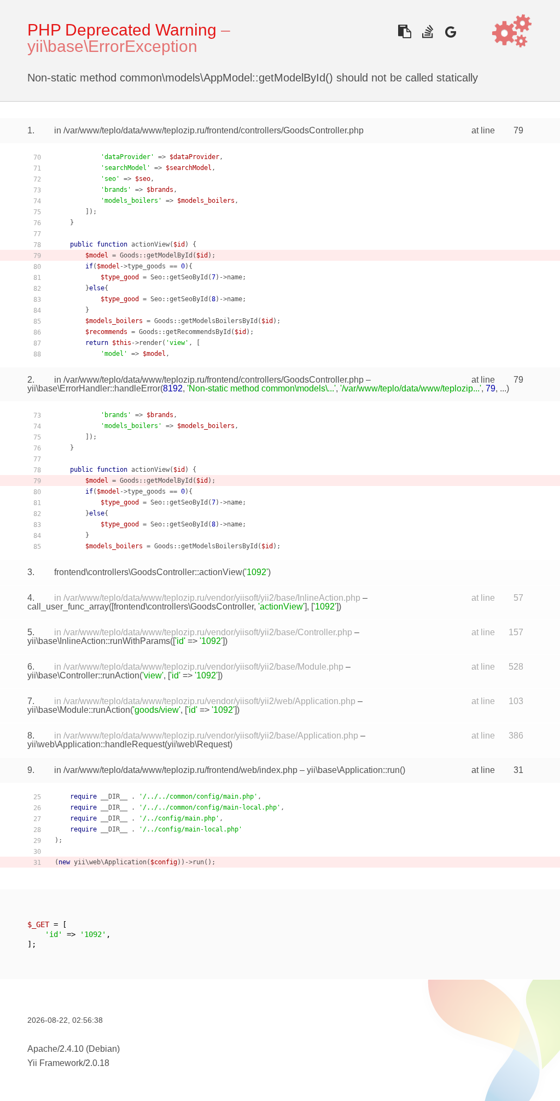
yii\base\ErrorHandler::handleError (93, 388)
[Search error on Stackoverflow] (427, 31)
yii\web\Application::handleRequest (96, 744)
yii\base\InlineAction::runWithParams (98, 641)
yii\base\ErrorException (112, 46)
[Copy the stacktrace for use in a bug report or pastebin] (404, 31)
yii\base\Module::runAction (78, 710)
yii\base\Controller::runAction (83, 675)
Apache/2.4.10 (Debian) (73, 1048)
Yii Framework (55, 1063)
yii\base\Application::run (353, 770)
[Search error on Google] (450, 31)
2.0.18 (97, 1063)
